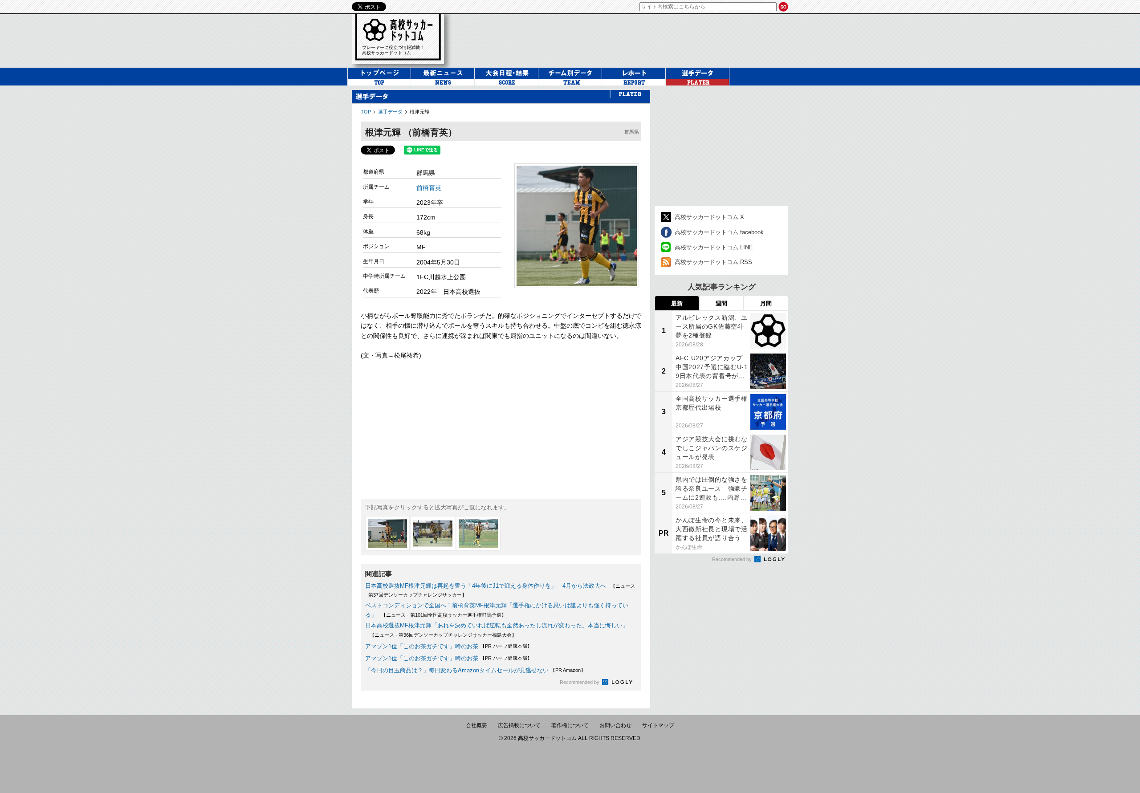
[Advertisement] (625, 40)
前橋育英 (428, 187)
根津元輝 (419, 111)
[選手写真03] (478, 533)
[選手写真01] (387, 533)
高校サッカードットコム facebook (719, 232)
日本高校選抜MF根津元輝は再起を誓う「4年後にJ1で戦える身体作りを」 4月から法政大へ (485, 585)
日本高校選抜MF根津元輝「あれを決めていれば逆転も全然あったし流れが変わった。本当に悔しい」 (496, 625)
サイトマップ (658, 725)
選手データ (390, 111)
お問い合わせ (615, 725)
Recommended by (580, 682)
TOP (366, 111)
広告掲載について (519, 725)
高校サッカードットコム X (709, 217)
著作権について (570, 725)
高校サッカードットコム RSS (713, 262)
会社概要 (476, 725)
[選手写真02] (433, 533)
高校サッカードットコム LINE (714, 247)
